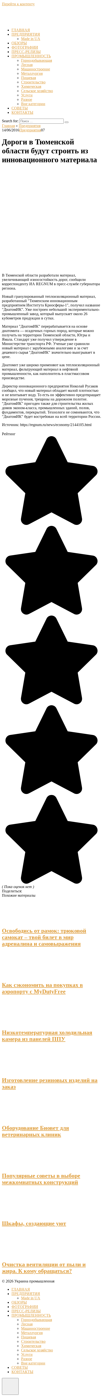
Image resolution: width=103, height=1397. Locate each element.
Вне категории (33, 104)
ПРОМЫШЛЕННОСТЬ (31, 56)
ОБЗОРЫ (19, 43)
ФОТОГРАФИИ (24, 47)
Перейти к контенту (18, 4)
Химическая (31, 86)
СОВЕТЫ (19, 108)
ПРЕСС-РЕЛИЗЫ (26, 52)
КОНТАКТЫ (22, 112)
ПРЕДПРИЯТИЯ (25, 34)
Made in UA (30, 39)
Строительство (33, 82)
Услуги (27, 95)
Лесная (27, 65)
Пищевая (28, 78)
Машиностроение (35, 69)
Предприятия (30, 130)
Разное (26, 99)
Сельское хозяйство (37, 91)
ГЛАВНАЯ (20, 30)
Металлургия (32, 73)
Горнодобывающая (36, 60)
